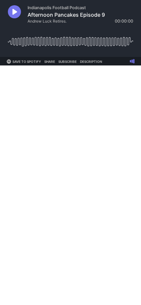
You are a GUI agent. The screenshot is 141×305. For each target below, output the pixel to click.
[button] (14, 11)
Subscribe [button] (67, 61)
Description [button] (91, 61)
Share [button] (49, 61)
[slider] (70, 39)
